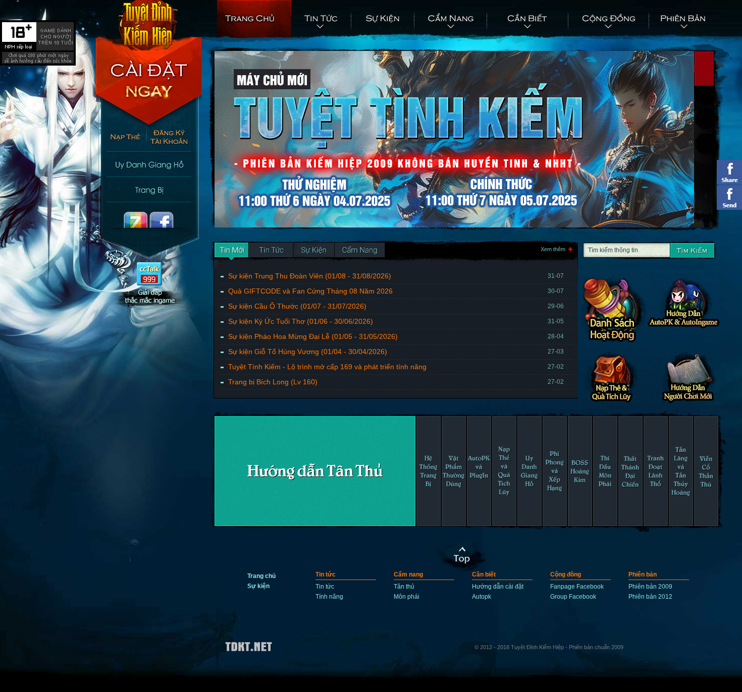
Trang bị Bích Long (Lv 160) (396, 382)
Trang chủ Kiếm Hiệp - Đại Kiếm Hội (149, 25)
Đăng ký (174, 138)
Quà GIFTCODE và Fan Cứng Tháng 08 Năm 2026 (396, 291)
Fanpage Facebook (577, 586)
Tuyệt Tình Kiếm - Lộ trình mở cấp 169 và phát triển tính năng (396, 367)
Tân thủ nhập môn (686, 377)
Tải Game (149, 88)
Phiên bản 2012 (650, 596)
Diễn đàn (149, 189)
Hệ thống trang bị (616, 377)
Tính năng (329, 596)
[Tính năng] (271, 251)
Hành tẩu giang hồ (686, 308)
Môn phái (406, 596)
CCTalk (149, 285)
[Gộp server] (359, 251)
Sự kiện (382, 19)
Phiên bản (683, 19)
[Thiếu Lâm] (315, 471)
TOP (464, 556)
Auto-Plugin (528, 19)
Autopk (481, 596)
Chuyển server (149, 164)
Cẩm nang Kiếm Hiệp (616, 308)
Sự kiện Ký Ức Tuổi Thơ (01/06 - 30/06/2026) (396, 321)
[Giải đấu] (313, 251)
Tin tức (321, 19)
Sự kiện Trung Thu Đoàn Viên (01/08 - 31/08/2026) (396, 276)
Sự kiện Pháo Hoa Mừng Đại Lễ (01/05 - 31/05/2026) (396, 336)
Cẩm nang (451, 19)
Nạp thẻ (121, 138)
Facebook (175, 231)
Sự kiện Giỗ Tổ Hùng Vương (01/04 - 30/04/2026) (396, 352)
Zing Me (122, 231)
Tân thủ (404, 586)
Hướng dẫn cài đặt (497, 586)
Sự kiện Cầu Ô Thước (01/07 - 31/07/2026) (396, 306)
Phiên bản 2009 (650, 586)
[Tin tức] (231, 251)
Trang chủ (254, 19)
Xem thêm (553, 249)
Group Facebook (573, 596)
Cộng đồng (608, 19)
